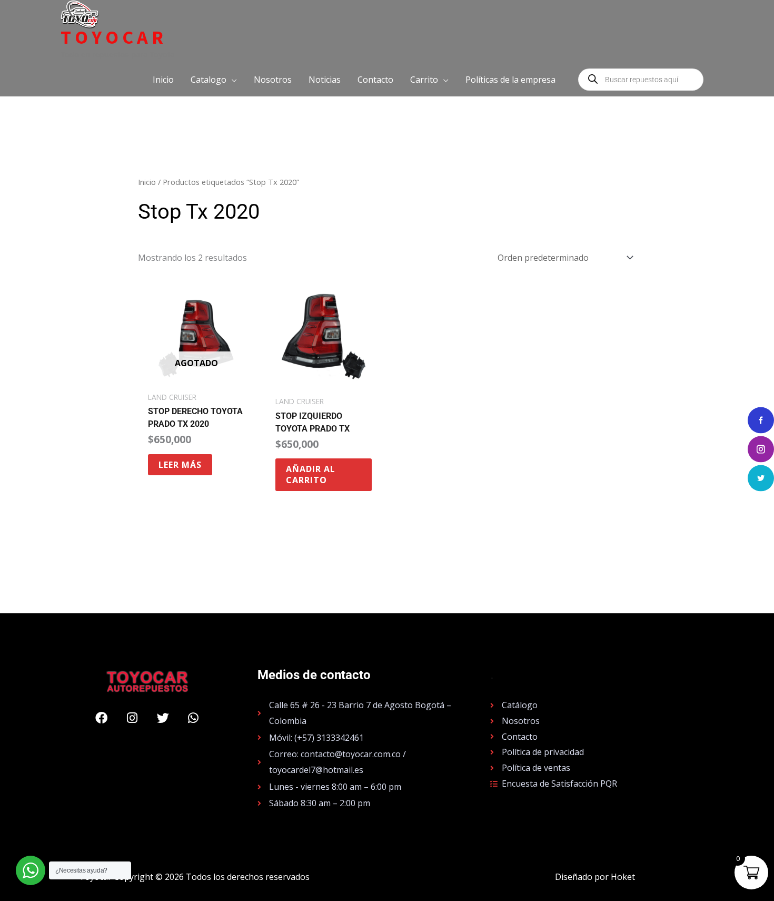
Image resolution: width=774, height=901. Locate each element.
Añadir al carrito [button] (310, 474)
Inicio (147, 182)
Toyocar (114, 37)
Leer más (180, 465)
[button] (213, 79)
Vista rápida (196, 376)
